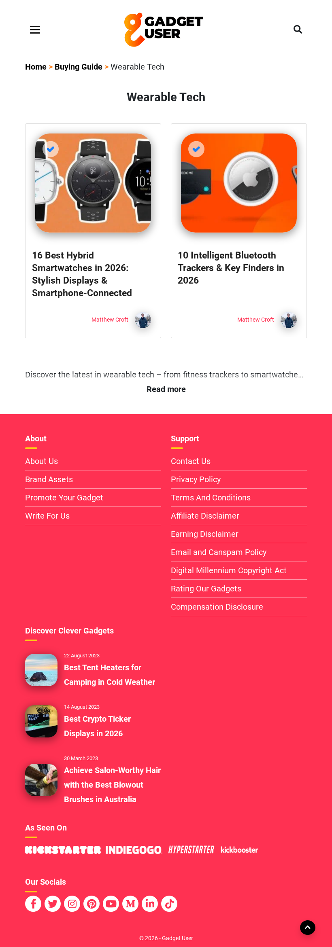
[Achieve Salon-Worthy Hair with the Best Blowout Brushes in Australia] (41, 779)
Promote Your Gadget (64, 497)
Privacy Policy (196, 479)
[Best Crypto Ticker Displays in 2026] (41, 721)
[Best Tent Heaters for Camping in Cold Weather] (41, 669)
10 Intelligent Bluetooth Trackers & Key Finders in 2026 (231, 268)
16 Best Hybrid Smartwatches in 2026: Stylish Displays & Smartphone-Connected (82, 274)
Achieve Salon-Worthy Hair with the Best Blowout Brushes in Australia (112, 784)
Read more (166, 389)
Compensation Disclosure (217, 607)
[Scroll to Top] (307, 927)
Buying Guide (78, 67)
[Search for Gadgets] (298, 30)
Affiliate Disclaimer (205, 516)
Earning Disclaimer (204, 534)
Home (36, 67)
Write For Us (47, 516)
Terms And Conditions (211, 497)
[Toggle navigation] (35, 29)
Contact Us (191, 461)
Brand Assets (49, 479)
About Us (41, 461)
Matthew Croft (110, 319)
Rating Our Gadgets (206, 588)
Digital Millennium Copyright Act (229, 570)
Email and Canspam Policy (218, 552)
